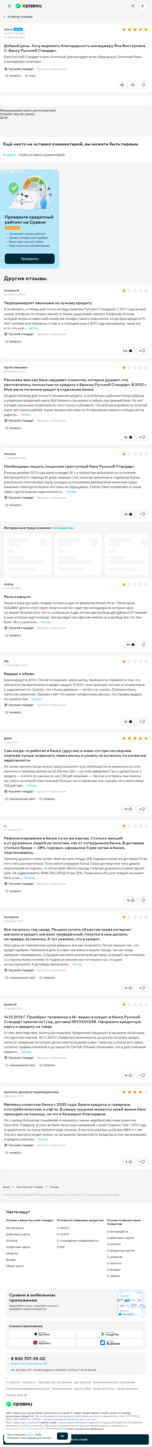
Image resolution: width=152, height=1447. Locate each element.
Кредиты (12, 1253)
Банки (6, 1186)
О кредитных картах (121, 1250)
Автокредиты (15, 1228)
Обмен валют (15, 1266)
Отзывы (54, 1186)
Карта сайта (82, 1388)
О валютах (114, 1263)
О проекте (13, 1382)
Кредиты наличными (51, 334)
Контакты (28, 1382)
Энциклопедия (62, 1388)
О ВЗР (61, 1247)
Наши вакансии (127, 1388)
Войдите (9, 155)
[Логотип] (76, 1404)
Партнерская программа (55, 1382)
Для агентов (82, 1382)
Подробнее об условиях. (60, 1428)
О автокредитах (117, 1231)
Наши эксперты (104, 1388)
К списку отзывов (20, 16)
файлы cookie (48, 1422)
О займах (113, 1276)
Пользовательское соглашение (114, 1382)
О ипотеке (114, 1244)
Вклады (11, 1259)
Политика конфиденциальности (27, 1388)
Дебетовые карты (18, 1234)
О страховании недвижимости (77, 1240)
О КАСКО (63, 1228)
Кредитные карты (18, 1247)
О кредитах (114, 1257)
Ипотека (11, 1240)
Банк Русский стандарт (30, 1186)
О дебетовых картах (120, 1238)
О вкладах (114, 1269)
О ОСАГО (63, 1234)
